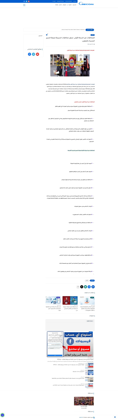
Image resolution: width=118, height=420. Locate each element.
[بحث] (24, 5)
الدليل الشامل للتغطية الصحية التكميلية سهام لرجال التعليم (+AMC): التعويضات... (88, 308)
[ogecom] (86, 3)
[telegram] (26, 1)
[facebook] (24, 1)
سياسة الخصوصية (60, 1)
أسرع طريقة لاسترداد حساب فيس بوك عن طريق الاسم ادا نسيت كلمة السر (68, 385)
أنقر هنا (69, 150)
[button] (89, 286)
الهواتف (64, 4)
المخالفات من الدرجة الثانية (88, 150)
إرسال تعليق (89, 321)
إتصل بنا (54, 1)
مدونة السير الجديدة (76, 150)
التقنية (70, 4)
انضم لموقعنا (84, 401)
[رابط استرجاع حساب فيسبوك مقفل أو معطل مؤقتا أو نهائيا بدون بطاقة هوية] (89, 379)
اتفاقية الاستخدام (69, 1)
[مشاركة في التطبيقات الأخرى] (78, 286)
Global (56, 4)
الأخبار (60, 4)
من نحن (74, 1)
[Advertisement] (59, 18)
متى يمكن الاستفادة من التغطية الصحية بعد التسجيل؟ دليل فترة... (53, 308)
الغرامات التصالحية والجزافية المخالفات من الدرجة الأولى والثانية (81, 84)
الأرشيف (74, 4)
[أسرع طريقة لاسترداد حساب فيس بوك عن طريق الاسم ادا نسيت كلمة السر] (89, 386)
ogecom (81, 417)
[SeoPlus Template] (94, 417)
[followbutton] (2, 415)
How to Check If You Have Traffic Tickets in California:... (73, 29)
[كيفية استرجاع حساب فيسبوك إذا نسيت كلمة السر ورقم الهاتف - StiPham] (89, 365)
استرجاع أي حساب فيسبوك (78, 371)
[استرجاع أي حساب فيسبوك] (89, 372)
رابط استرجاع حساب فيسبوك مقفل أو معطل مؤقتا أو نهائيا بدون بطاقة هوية (68, 378)
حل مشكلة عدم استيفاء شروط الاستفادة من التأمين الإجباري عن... (70, 308)
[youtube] (29, 1)
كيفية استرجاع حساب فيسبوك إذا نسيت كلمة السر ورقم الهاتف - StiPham (75, 359)
